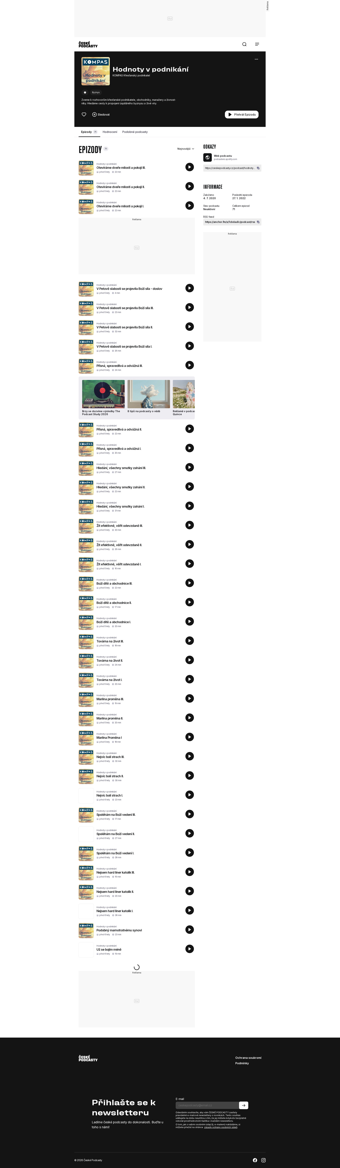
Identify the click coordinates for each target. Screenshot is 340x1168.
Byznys (96, 92)
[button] (244, 44)
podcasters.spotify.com (225, 159)
